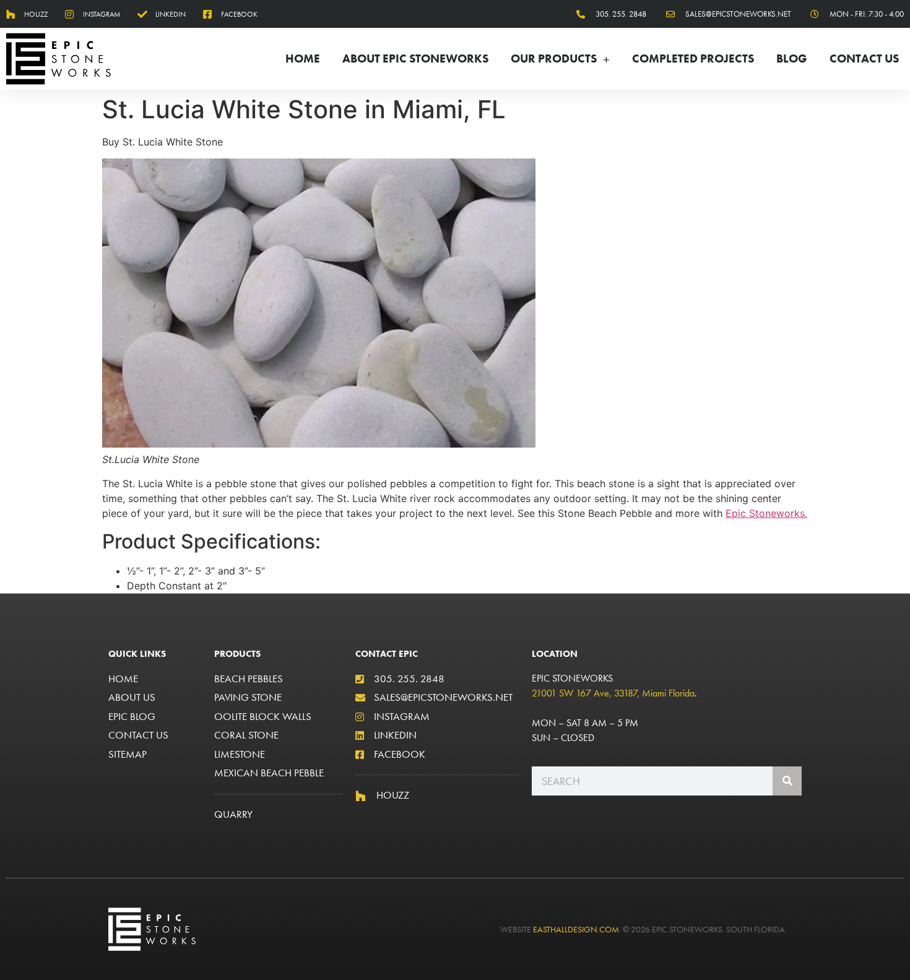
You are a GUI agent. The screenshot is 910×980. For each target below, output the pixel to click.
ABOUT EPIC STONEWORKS (415, 58)
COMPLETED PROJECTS (693, 58)
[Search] (787, 781)
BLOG (791, 58)
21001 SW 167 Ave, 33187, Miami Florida (613, 693)
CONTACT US (864, 58)
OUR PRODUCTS (554, 58)
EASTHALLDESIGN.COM (576, 929)
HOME (302, 58)
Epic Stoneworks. (766, 513)
